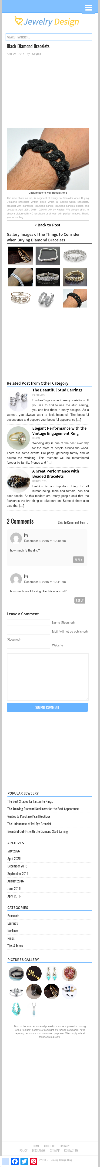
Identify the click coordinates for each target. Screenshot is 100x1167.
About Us (49, 1146)
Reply (78, 560)
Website (57, 645)
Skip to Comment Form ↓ (73, 522)
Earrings (12, 923)
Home (36, 1146)
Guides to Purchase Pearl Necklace (28, 816)
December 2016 (17, 866)
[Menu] (88, 7)
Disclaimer (39, 1150)
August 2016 (15, 881)
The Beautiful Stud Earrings (57, 390)
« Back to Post (47, 225)
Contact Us (71, 1150)
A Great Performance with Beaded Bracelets (55, 473)
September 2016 (17, 873)
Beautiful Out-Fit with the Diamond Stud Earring (37, 831)
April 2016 (13, 896)
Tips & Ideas (15, 945)
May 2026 (13, 851)
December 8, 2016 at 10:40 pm (45, 540)
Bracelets (13, 915)
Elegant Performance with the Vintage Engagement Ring (59, 430)
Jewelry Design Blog (61, 1160)
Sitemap (55, 1150)
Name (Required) (63, 622)
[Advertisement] (48, 91)
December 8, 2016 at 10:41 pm (45, 581)
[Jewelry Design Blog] (50, 27)
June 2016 (13, 888)
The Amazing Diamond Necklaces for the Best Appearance (43, 809)
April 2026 (13, 858)
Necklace (12, 930)
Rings (11, 938)
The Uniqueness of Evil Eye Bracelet (29, 824)
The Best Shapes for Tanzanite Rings (30, 801)
